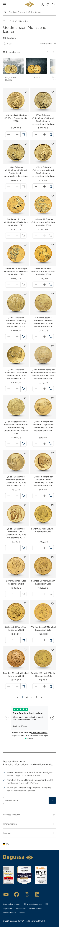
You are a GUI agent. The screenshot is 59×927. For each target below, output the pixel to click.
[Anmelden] (42, 4)
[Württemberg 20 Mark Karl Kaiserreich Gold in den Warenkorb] (51, 640)
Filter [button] (9, 43)
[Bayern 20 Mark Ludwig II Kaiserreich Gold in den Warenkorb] (51, 548)
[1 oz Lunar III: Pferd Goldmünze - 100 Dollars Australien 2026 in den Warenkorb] (51, 285)
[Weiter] (53, 52)
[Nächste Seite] (41, 697)
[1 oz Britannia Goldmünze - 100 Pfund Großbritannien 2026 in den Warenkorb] (23, 134)
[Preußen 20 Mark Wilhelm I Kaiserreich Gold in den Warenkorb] (23, 686)
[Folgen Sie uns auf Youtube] (6, 894)
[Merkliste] (48, 4)
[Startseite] (4, 21)
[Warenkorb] (53, 4)
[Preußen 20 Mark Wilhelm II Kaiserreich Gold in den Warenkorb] (51, 686)
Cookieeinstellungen (12, 904)
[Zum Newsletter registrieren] (52, 800)
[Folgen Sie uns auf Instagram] (27, 894)
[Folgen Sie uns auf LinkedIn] (37, 894)
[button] (25, 92)
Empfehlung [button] (46, 43)
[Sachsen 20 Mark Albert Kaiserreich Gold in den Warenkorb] (23, 640)
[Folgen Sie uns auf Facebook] (16, 894)
